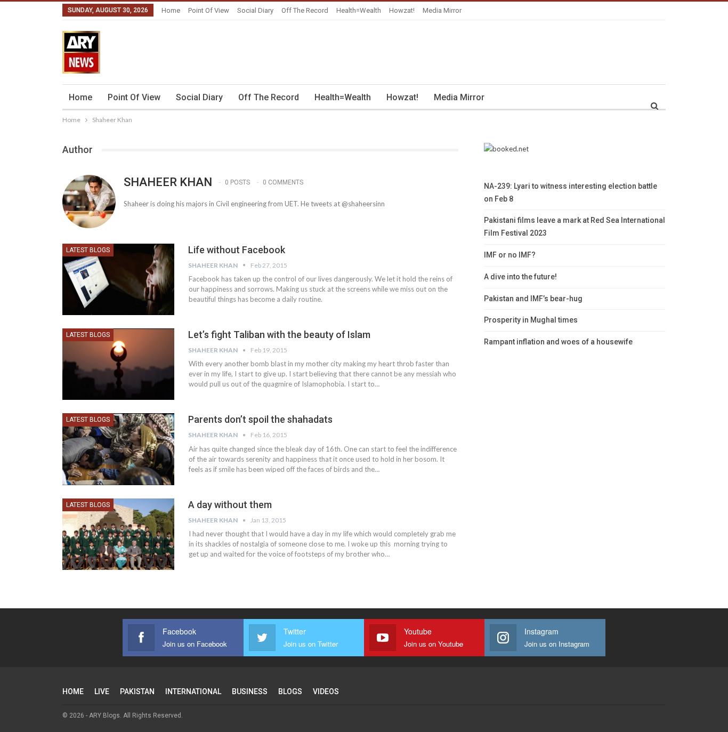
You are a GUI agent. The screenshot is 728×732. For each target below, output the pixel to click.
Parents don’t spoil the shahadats (260, 419)
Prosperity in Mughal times (531, 320)
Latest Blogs (88, 250)
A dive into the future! (520, 276)
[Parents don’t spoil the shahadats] (118, 449)
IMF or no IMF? (510, 255)
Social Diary (255, 10)
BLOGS (290, 691)
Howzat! (402, 10)
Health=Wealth (358, 10)
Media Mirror (442, 10)
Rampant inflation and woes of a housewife (558, 341)
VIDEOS (326, 691)
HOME (73, 691)
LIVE (101, 691)
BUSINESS (250, 691)
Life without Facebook (236, 249)
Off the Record (304, 10)
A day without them (230, 504)
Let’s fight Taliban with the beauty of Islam (279, 334)
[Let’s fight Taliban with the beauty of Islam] (118, 364)
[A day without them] (118, 534)
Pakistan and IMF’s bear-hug (533, 298)
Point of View (208, 10)
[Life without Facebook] (118, 279)
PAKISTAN (137, 691)
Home (170, 10)
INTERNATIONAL (193, 691)
